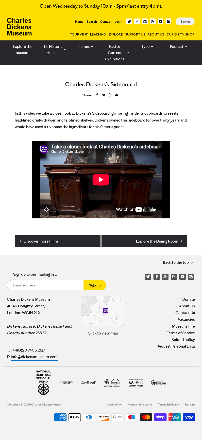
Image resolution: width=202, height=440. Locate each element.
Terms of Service (181, 333)
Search (92, 21)
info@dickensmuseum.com (34, 356)
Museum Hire (183, 326)
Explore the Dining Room (157, 241)
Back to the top (176, 262)
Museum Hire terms (140, 404)
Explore (115, 34)
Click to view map (103, 333)
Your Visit (79, 34)
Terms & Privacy (168, 404)
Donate (188, 299)
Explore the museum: (22, 49)
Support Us (135, 34)
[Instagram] (168, 21)
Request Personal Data (176, 346)
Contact (105, 21)
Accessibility (114, 404)
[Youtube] (160, 21)
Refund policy (183, 339)
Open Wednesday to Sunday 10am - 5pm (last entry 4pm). (101, 6)
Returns (190, 404)
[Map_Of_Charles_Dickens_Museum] (102, 311)
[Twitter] (129, 21)
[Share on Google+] (110, 95)
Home (79, 21)
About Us (156, 34)
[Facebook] (137, 21)
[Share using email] (117, 95)
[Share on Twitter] (103, 95)
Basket (185, 21)
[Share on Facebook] (97, 95)
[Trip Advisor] (145, 21)
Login (118, 21)
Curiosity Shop (180, 34)
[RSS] (153, 21)
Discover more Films (41, 241)
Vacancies (186, 319)
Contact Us (185, 312)
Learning (98, 34)
